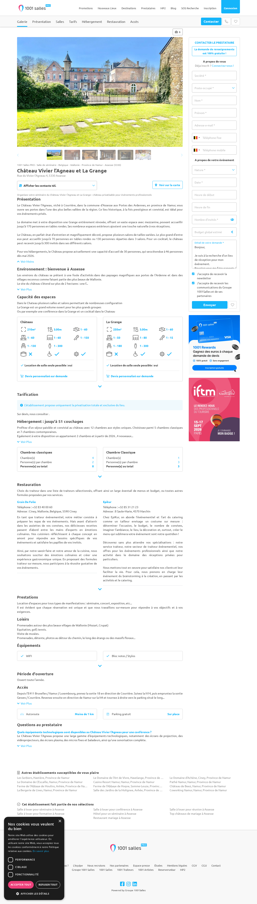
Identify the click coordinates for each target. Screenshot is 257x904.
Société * (200, 75)
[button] (214, 88)
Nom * (199, 100)
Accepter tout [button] (21, 884)
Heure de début (204, 195)
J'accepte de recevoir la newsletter (212, 276)
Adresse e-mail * (205, 125)
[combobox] (196, 137)
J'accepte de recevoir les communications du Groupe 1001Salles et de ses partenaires (214, 289)
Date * (199, 182)
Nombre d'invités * (206, 219)
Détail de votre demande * (209, 242)
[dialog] (34, 858)
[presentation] (24, 92)
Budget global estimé (208, 232)
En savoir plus (41, 851)
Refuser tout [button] (48, 884)
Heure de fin (202, 207)
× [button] (59, 821)
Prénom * (201, 113)
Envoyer (209, 305)
